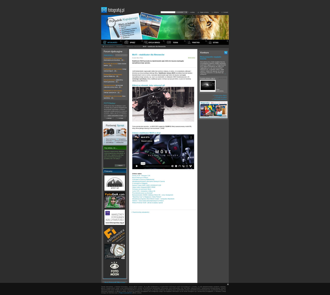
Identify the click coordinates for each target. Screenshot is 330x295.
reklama (216, 12)
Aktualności (120, 46)
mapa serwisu (204, 12)
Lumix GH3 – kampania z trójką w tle (143, 191)
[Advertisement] (213, 161)
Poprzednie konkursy (220, 99)
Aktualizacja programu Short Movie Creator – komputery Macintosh (153, 199)
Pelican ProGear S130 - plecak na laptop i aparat (147, 202)
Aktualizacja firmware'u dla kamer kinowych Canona (148, 181)
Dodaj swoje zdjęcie (220, 95)
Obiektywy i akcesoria (134, 46)
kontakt (226, 12)
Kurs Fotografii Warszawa (115, 283)
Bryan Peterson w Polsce (140, 177)
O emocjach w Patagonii (139, 183)
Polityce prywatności (125, 293)
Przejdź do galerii (221, 97)
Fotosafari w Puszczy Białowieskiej (143, 179)
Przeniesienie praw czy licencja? (142, 193)
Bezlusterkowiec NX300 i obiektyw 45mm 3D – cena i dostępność (152, 195)
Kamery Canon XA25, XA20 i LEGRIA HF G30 (146, 185)
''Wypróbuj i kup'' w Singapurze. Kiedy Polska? (146, 197)
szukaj (192, 12)
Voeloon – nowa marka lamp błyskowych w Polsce (148, 200)
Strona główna (108, 46)
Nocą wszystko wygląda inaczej (210, 58)
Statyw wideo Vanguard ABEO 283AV (143, 187)
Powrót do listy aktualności (140, 212)
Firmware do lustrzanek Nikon (141, 189)
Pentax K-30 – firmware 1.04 (141, 175)
